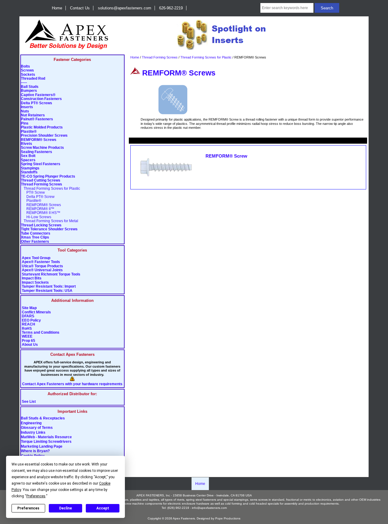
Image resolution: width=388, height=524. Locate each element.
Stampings (30, 168)
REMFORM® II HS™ (40, 213)
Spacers (28, 160)
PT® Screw (33, 193)
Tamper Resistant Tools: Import (49, 287)
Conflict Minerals (36, 312)
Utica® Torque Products (42, 266)
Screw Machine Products (42, 148)
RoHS (27, 329)
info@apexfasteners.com (209, 507)
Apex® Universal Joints (42, 270)
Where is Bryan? (35, 451)
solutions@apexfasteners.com (124, 8)
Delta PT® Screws (36, 103)
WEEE (27, 337)
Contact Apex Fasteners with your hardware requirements (72, 384)
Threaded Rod (33, 79)
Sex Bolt (28, 156)
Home (57, 8)
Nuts (25, 111)
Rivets (26, 144)
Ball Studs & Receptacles (43, 418)
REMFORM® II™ (37, 209)
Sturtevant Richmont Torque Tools (51, 274)
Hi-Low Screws (36, 217)
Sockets (28, 75)
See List (29, 402)
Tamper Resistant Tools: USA (47, 291)
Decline (65, 508)
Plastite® (29, 132)
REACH (28, 324)
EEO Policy (31, 320)
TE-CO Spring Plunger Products (48, 177)
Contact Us (80, 8)
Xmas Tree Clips (35, 237)
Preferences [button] (35, 496)
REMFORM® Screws (38, 140)
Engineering (31, 423)
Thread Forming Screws (160, 57)
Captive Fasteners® (38, 95)
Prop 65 (28, 341)
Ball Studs (29, 87)
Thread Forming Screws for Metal (49, 221)
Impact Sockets (35, 283)
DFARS (28, 316)
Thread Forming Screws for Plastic (206, 57)
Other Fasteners (35, 242)
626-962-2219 (171, 8)
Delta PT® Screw (38, 197)
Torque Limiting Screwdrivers (46, 442)
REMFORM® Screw (226, 156)
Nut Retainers (33, 115)
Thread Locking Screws (41, 225)
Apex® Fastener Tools (41, 262)
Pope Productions (227, 518)
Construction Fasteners (41, 99)
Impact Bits (32, 278)
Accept (102, 508)
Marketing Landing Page (41, 446)
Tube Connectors (35, 233)
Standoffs (29, 172)
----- (24, 83)
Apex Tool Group (36, 258)
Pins (24, 123)
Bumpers (29, 91)
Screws (27, 70)
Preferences (28, 508)
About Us (30, 345)
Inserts (27, 107)
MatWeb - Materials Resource (46, 437)
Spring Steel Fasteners (40, 164)
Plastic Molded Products (42, 127)
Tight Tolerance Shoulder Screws (49, 229)
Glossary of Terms (37, 428)
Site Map (29, 308)
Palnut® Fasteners (37, 119)
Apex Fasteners (184, 518)
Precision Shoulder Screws (44, 136)
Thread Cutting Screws (40, 180)
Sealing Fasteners (36, 152)
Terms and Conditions (40, 333)
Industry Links (33, 432)
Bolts (25, 66)
